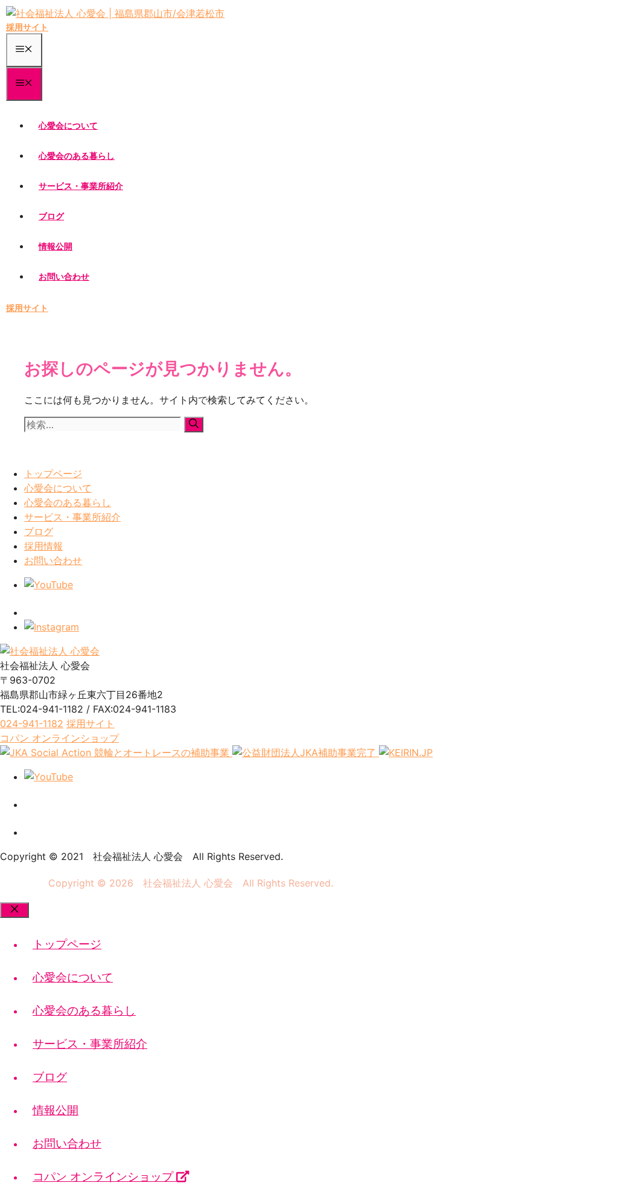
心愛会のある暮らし (77, 155)
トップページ (53, 473)
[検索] (193, 424)
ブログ (51, 216)
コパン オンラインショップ (104, 1177)
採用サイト (27, 27)
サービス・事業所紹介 (81, 186)
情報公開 (55, 246)
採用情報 (43, 546)
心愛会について (68, 125)
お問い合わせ (64, 276)
